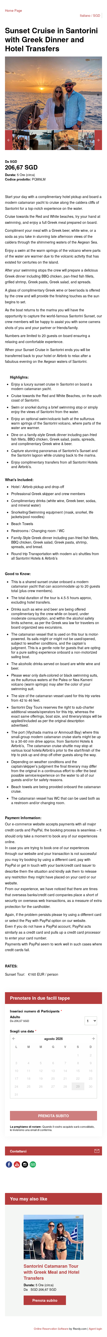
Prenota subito (44, 1300)
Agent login (95, 1328)
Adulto (19, 1019)
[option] (17, 140)
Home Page (13, 10)
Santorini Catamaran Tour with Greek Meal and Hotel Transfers (51, 1272)
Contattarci (18, 1151)
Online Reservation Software (51, 1328)
